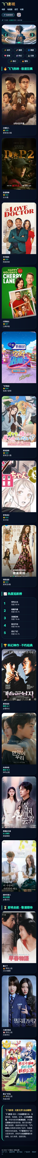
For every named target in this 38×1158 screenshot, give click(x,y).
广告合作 (27, 1152)
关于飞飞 (4, 1152)
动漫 (21, 9)
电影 (3, 9)
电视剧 (9, 9)
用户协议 (19, 1152)
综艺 (16, 9)
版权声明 (12, 1152)
